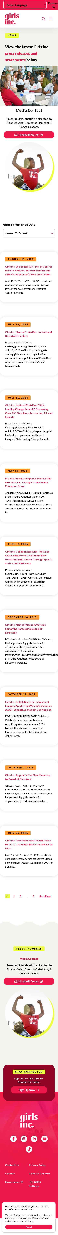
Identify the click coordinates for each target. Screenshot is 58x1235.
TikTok (29, 1149)
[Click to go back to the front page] (22, 19)
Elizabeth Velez (28, 135)
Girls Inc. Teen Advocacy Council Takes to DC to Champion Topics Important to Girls (29, 844)
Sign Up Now (27, 1090)
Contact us (12, 1165)
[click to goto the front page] (29, 1120)
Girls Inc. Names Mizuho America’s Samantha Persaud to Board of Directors (25, 628)
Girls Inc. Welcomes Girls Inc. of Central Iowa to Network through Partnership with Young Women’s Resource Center (28, 270)
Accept (29, 1227)
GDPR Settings (35, 1183)
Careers (10, 1173)
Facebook (13, 1139)
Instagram (23, 1139)
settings (28, 1221)
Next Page (45, 896)
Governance (12, 1181)
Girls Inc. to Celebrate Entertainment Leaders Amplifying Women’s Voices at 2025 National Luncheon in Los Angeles (28, 705)
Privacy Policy (37, 1165)
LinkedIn (34, 1139)
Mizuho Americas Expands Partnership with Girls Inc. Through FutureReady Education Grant (28, 482)
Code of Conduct (39, 1173)
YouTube (45, 1139)
